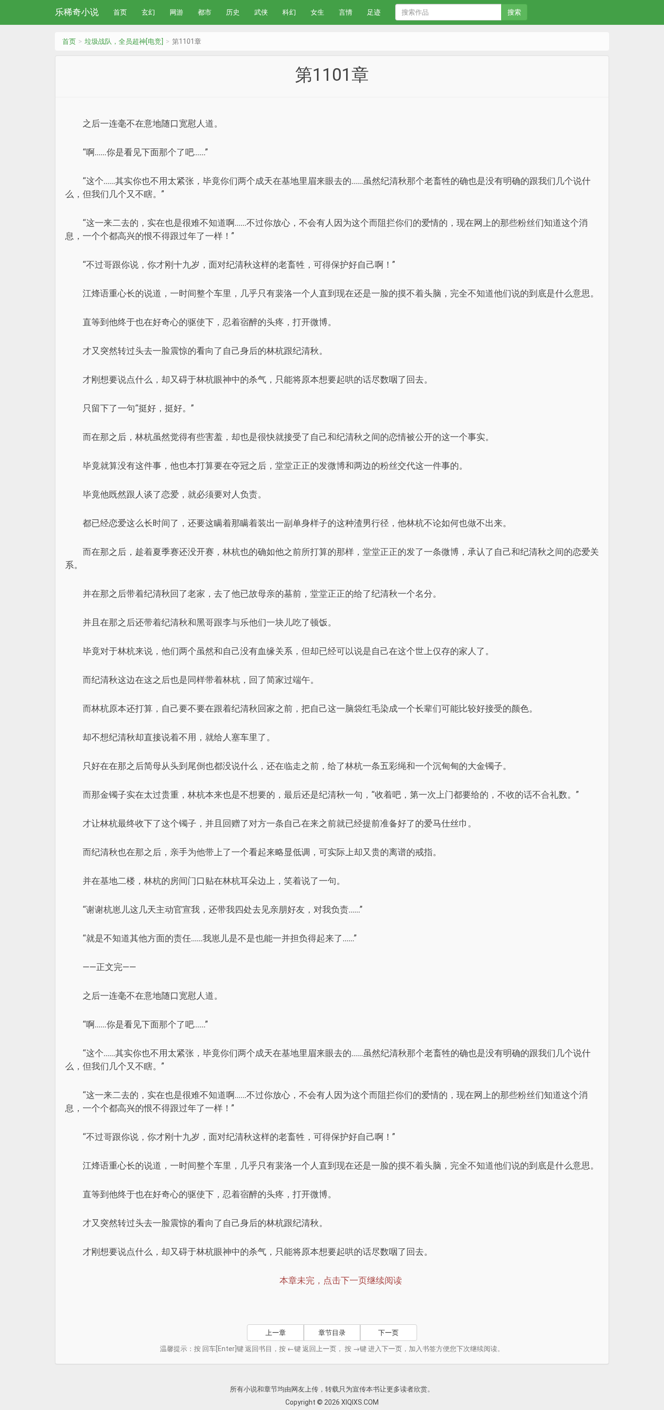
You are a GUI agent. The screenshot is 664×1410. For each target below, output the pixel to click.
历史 (233, 12)
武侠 (261, 12)
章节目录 (332, 1333)
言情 (345, 12)
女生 (317, 12)
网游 (176, 12)
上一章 (275, 1333)
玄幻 (148, 12)
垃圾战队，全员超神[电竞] (124, 41)
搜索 (514, 12)
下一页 (388, 1333)
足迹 (374, 12)
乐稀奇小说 (77, 12)
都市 (204, 12)
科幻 (289, 12)
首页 (120, 12)
